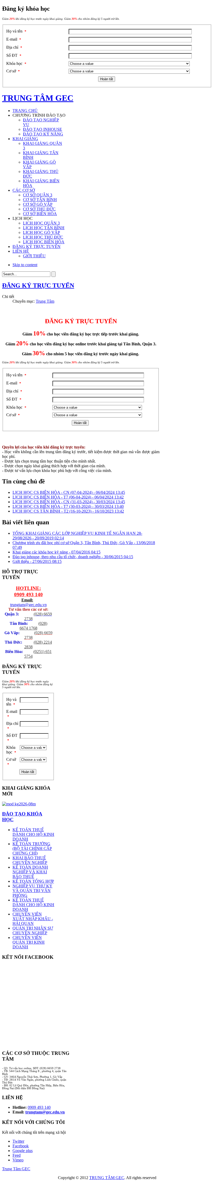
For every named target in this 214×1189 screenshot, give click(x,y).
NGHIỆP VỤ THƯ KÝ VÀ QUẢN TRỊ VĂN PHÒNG (32, 891)
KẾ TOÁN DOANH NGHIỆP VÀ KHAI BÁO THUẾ (30, 872)
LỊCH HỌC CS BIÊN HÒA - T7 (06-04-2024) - (68, 497)
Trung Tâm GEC (16, 1169)
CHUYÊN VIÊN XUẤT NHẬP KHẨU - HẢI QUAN (33, 919)
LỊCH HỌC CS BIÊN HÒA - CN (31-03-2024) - (69, 502)
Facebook (21, 1146)
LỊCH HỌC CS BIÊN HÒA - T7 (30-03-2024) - (68, 506)
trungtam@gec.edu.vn (28, 604)
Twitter (18, 1141)
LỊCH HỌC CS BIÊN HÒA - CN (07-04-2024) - (69, 492)
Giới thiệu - (37, 561)
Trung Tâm (45, 301)
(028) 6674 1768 (33, 625)
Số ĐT (13, 55)
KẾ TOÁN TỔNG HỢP (33, 881)
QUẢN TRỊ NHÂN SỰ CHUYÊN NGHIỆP (33, 930)
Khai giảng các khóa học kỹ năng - (56, 552)
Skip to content (25, 265)
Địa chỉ (14, 47)
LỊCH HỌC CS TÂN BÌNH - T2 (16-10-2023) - (68, 511)
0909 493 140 (28, 594)
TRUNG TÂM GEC (106, 1177)
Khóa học (16, 63)
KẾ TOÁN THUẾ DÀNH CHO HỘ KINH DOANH (33, 834)
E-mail (13, 39)
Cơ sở (13, 71)
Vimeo (18, 1160)
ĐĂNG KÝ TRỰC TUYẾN (38, 285)
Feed (17, 1155)
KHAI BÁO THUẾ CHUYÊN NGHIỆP (30, 860)
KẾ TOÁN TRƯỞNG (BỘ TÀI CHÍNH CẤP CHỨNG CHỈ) (32, 848)
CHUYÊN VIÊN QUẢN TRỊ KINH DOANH (29, 942)
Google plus (23, 1150)
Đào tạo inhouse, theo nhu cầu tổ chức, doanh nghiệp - (73, 557)
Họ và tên (16, 31)
